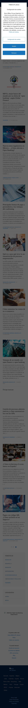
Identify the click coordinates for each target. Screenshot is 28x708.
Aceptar (14, 46)
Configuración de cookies (14, 39)
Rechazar (14, 53)
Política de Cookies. (14, 32)
